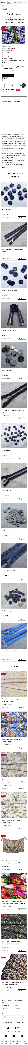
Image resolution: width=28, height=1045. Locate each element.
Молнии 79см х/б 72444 (9, 330)
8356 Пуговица (6, 450)
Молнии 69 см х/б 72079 (9, 651)
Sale (10, 1043)
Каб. (20, 1043)
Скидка (3, 28)
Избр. (17, 1043)
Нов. (6, 1043)
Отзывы (16, 1005)
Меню (2, 1043)
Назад (4, 9)
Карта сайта (17, 1011)
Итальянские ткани (6, 1011)
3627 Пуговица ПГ (7, 209)
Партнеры (17, 1008)
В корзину (21, 217)
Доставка (19, 101)
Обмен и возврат (6, 1002)
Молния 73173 (6, 490)
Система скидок (5, 1005)
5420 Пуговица (6, 531)
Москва (4, 2)
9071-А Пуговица (7, 370)
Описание (4, 101)
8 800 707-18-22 (15, 1022)
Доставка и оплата (6, 1000)
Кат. (13, 1043)
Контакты (17, 1013)
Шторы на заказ (18, 1000)
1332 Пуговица (6, 611)
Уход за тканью (5, 1013)
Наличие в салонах (12, 101)
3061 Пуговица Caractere (9, 290)
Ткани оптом (5, 1008)
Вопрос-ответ (18, 1002)
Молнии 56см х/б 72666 (9, 571)
